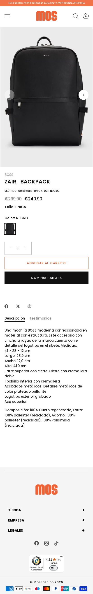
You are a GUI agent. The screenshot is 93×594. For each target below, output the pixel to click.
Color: (16, 218)
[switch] (53, 567)
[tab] (17, 318)
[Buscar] (76, 17)
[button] (9, 95)
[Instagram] (46, 543)
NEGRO (10, 229)
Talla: (9, 207)
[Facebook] (36, 543)
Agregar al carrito (46, 263)
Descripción (15, 318)
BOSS (9, 174)
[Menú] (7, 16)
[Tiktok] (56, 543)
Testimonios (40, 318)
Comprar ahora (46, 278)
